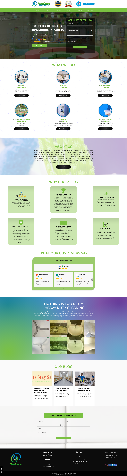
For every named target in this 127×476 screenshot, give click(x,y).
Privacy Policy (54, 473)
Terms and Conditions (63, 473)
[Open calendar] (91, 30)
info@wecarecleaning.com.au (47, 466)
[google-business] (115, 465)
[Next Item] (92, 337)
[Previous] (7, 35)
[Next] (119, 35)
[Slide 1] (63, 55)
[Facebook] (109, 465)
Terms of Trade (73, 473)
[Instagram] (107, 465)
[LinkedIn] (112, 465)
